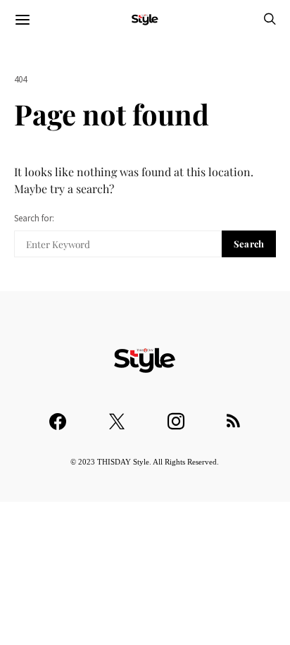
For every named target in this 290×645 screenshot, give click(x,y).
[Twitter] (116, 415)
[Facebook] (57, 415)
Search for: (34, 218)
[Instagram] (176, 415)
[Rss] (233, 415)
